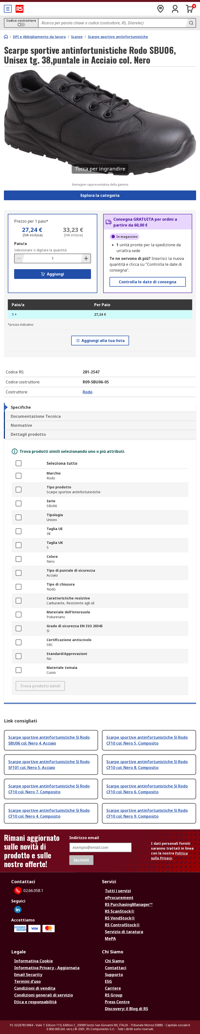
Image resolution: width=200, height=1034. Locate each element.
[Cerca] (191, 23)
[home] (6, 36)
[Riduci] (19, 258)
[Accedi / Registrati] (175, 9)
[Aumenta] (85, 258)
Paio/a (20, 243)
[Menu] (8, 9)
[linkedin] (17, 909)
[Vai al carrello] (189, 9)
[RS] (19, 9)
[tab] (100, 407)
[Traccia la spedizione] (160, 9)
